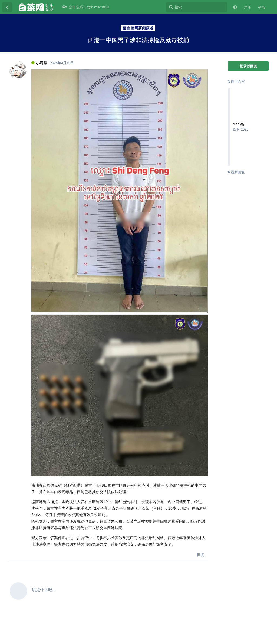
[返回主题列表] (7, 7)
